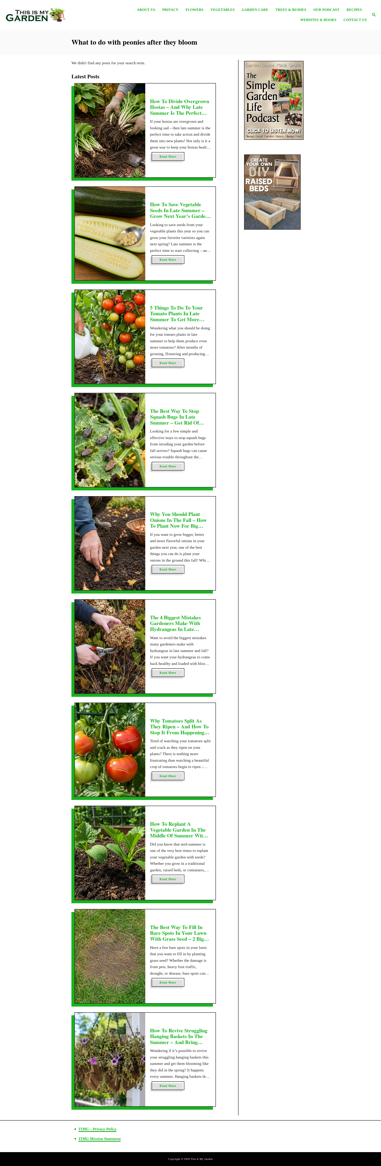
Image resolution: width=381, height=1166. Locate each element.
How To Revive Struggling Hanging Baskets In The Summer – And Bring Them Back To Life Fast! (178, 1039)
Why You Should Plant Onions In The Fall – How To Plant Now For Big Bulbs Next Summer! (178, 522)
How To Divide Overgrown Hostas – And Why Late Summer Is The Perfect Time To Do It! (179, 110)
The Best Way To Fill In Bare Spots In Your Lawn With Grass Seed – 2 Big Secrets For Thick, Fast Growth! (178, 938)
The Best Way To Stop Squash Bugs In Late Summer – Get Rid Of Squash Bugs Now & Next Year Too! (178, 422)
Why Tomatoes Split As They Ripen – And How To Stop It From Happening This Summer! (179, 729)
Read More (172, 158)
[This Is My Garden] (50, 15)
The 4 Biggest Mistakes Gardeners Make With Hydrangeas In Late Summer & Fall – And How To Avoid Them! (180, 629)
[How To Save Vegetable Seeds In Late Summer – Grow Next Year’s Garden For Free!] (110, 234)
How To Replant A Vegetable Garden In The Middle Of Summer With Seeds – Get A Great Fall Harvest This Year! (178, 835)
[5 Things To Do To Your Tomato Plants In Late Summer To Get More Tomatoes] (110, 337)
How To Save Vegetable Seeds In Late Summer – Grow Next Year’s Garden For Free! (179, 213)
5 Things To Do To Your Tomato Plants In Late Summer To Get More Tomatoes (176, 316)
